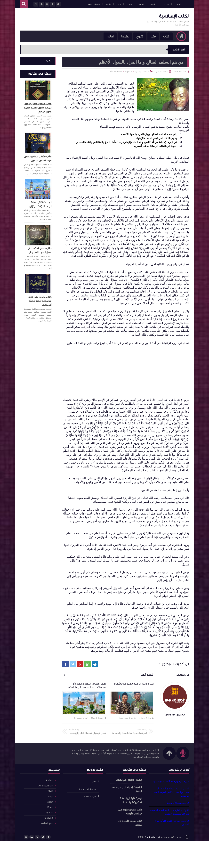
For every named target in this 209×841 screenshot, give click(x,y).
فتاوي (139, 36)
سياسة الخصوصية (87, 789)
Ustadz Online (145, 718)
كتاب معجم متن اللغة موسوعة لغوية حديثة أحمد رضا (39, 301)
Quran (49, 812)
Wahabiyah (47, 823)
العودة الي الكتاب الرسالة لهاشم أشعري (155, 146)
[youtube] (26, 837)
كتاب (166, 36)
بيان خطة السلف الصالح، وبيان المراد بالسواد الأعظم (149, 134)
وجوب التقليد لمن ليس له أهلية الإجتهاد (156, 138)
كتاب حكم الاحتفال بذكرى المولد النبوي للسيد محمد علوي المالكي (37, 107)
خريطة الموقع (94, 4)
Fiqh (50, 796)
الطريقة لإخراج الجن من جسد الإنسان (127, 789)
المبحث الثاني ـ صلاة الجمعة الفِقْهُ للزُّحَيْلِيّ (40, 204)
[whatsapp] (37, 837)
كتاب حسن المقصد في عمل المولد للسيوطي (39, 250)
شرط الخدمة (90, 796)
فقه (119, 4)
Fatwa (50, 791)
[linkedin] (31, 837)
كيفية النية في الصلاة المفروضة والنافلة (131, 800)
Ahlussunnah (46, 785)
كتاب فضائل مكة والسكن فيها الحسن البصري (37, 158)
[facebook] (48, 837)
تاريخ (108, 4)
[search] (24, 4)
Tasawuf (48, 818)
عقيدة (129, 4)
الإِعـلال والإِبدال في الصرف (129, 780)
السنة (141, 4)
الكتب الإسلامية (174, 16)
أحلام (110, 36)
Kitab (50, 807)
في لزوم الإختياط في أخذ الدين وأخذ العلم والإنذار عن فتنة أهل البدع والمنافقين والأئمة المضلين (126, 142)
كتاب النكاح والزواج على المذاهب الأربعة (130, 811)
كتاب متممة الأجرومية (178, 802)
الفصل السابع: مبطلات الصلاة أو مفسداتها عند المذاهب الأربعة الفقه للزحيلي (171, 792)
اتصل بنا (92, 781)
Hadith (49, 802)
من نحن (165, 4)
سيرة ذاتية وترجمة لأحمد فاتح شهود (171, 781)
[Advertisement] (79, 19)
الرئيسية (178, 4)
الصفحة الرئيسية (142, 71)
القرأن (152, 4)
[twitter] (42, 837)
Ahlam (49, 780)
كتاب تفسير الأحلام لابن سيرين (129, 823)
